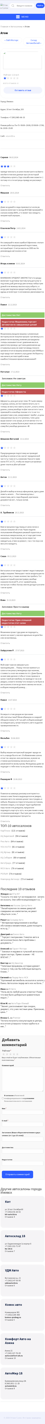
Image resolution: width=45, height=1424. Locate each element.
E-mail (4, 1121)
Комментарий (8, 1065)
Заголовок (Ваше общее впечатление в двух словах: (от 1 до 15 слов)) (21, 1133)
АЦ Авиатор (17, 963)
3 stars (10, 1054)
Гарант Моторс (19, 948)
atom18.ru (10, 136)
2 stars (7, 1054)
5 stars (17, 1054)
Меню (25, 17)
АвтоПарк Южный (20, 1003)
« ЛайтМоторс (11, 40)
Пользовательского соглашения (18, 1101)
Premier (16, 1017)
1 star (3, 1054)
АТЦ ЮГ (16, 893)
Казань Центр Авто (23, 905)
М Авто (12, 988)
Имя (3, 1108)
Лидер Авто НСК (20, 977)
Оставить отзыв (23, 90)
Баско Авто (18, 934)
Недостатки (7, 1159)
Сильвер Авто (16, 919)
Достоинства (7, 1147)
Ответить (5, 185)
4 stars (14, 1054)
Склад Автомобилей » (33, 41)
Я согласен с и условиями (19, 1098)
